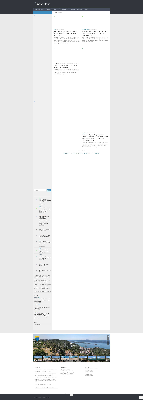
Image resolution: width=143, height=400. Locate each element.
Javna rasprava (42, 277)
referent (42, 287)
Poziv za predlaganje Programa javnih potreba (43, 285)
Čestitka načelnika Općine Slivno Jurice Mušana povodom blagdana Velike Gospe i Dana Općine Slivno (45, 201)
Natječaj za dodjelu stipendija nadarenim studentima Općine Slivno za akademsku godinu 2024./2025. (94, 33)
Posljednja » (96, 153)
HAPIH (35, 277)
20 (84, 153)
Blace (37, 275)
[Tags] (48, 195)
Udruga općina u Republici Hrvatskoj (67, 372)
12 (80, 153)
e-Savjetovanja (41, 214)
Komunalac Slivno (44, 279)
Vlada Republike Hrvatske (65, 369)
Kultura (40, 280)
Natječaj (36, 283)
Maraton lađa (48, 280)
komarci (41, 279)
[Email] (47, 12)
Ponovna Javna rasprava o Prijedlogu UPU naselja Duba (44, 250)
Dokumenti (72, 9)
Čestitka (48, 291)
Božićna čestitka (43, 275)
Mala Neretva (44, 280)
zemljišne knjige (43, 291)
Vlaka (40, 291)
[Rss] (49, 12)
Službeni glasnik (80, 9)
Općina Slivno (39, 284)
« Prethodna (65, 153)
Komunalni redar (36, 280)
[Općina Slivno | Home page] (42, 4)
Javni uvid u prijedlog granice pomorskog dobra (44, 230)
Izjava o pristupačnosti (76, 393)
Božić (39, 275)
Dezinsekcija (46, 276)
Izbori (37, 277)
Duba (49, 276)
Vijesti (36, 9)
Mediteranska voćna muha (38, 281)
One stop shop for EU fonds (65, 376)
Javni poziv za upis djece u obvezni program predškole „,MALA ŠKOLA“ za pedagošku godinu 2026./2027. (45, 209)
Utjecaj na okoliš (47, 289)
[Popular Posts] (42, 195)
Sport (40, 288)
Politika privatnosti (66, 393)
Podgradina (46, 284)
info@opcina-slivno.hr (89, 373)
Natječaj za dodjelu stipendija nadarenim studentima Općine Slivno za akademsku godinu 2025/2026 (42, 300)
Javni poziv (48, 277)
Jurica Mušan (36, 279)
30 (86, 153)
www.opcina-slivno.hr (89, 374)
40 (89, 153)
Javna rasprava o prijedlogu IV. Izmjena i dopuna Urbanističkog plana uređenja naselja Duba (65, 33)
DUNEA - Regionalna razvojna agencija (67, 373)
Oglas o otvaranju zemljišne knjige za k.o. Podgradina (44, 236)
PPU (34, 287)
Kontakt (86, 9)
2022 (35, 275)
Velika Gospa (36, 291)
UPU (41, 289)
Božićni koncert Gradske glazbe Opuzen (44, 265)
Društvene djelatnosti (64, 9)
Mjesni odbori (45, 281)
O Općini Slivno (41, 9)
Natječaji (84, 29)
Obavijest (46, 282)
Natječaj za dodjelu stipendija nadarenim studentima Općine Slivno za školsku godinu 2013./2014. (45, 257)
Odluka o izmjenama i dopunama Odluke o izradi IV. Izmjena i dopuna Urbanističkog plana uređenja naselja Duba (66, 65)
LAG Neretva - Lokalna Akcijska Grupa (67, 374)
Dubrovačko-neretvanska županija (66, 370)
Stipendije (36, 289)
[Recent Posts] (37, 195)
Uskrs (44, 289)
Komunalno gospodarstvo (52, 9)
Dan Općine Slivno (40, 276)
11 (78, 153)
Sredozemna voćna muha (45, 288)
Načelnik (39, 282)
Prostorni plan (38, 287)
